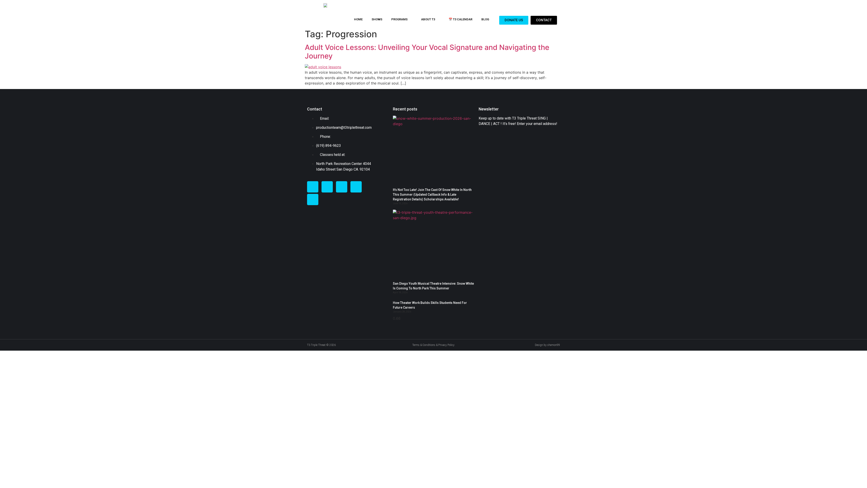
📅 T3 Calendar (460, 19)
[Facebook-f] (312, 186)
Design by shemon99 (547, 345)
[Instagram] (341, 186)
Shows (377, 19)
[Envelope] (356, 186)
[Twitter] (327, 186)
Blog (485, 19)
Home (358, 19)
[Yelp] (312, 199)
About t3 (428, 19)
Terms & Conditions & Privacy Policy (433, 345)
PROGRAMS (399, 19)
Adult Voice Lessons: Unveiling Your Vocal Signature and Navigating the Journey (427, 51)
